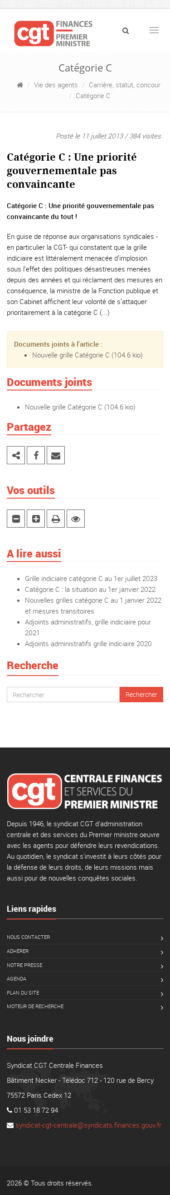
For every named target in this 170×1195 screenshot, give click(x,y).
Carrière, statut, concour (124, 84)
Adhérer (18, 950)
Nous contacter (28, 936)
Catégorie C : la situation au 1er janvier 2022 (90, 589)
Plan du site (23, 992)
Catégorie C (93, 95)
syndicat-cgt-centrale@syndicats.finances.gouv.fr (88, 1124)
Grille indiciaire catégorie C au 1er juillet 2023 (91, 578)
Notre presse (24, 965)
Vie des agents (56, 84)
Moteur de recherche (35, 1006)
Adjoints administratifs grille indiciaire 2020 (88, 643)
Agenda (16, 978)
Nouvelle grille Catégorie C (71, 354)
